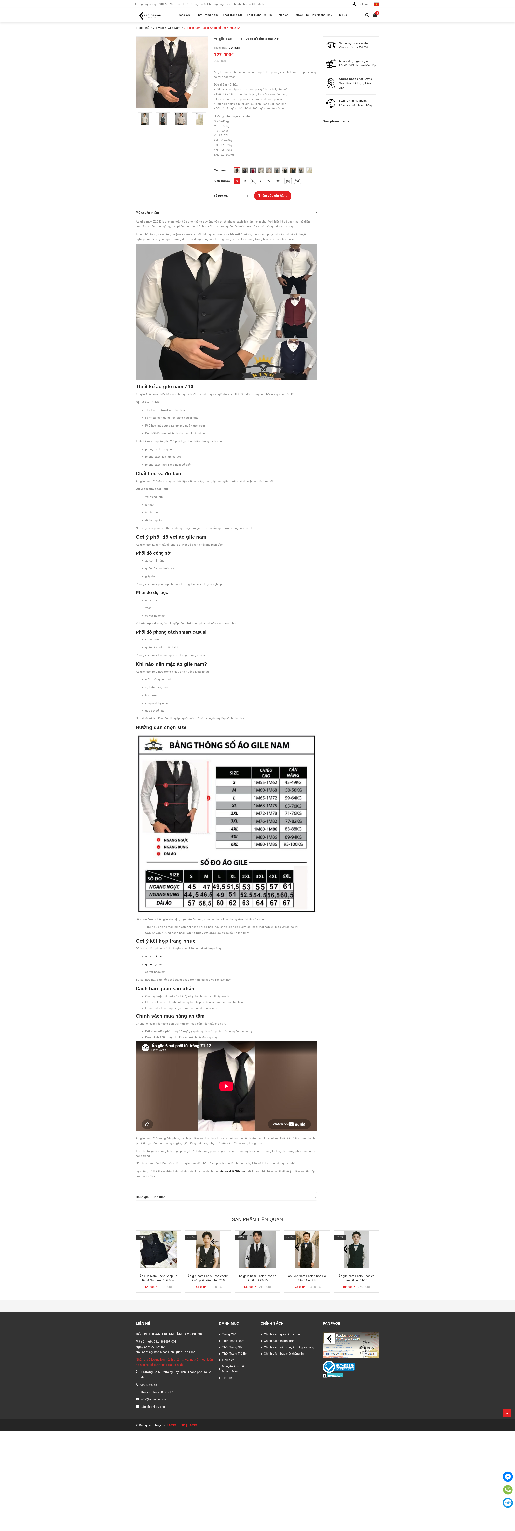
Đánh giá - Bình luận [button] (150, 1197)
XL (261, 181)
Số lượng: (221, 195)
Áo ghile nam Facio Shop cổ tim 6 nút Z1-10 (257, 1278)
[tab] (226, 212)
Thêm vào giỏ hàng (273, 195)
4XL (288, 181)
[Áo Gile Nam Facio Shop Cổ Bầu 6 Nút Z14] (307, 1251)
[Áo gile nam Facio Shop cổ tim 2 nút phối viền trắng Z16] (208, 1251)
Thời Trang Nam (233, 1340)
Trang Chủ (229, 1334)
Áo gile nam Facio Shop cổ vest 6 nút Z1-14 (357, 1278)
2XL (269, 181)
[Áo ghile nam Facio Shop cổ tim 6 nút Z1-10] (257, 1251)
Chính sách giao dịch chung (283, 1334)
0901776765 (166, 4)
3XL (278, 181)
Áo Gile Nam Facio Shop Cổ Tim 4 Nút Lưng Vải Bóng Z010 (159, 1278)
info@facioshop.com (154, 1399)
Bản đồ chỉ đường (152, 1406)
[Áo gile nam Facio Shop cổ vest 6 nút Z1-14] (356, 1251)
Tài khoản (363, 4)
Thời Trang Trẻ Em (235, 1353)
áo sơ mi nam (154, 956)
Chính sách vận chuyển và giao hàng (289, 1347)
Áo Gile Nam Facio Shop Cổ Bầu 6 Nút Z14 (307, 1278)
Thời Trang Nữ (232, 1347)
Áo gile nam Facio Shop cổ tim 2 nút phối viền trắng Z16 (207, 1278)
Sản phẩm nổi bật (336, 121)
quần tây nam (154, 964)
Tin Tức (227, 1378)
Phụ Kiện (228, 1360)
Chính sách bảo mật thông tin (284, 1353)
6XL (297, 181)
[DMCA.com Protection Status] (333, 1375)
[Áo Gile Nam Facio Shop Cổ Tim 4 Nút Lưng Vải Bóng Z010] (158, 1251)
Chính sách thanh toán (279, 1340)
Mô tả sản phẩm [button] (147, 212)
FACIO (192, 1425)
